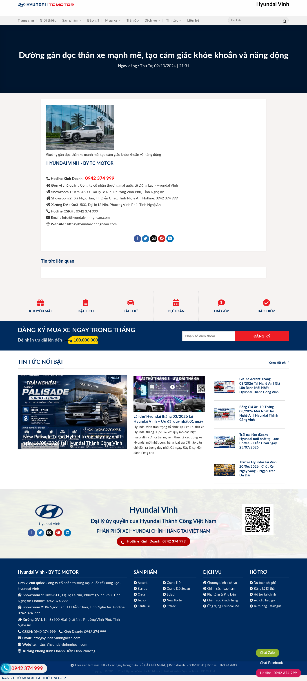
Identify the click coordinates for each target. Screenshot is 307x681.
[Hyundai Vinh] (74, 5)
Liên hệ (193, 20)
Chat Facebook (271, 663)
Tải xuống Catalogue (267, 606)
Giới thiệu (48, 20)
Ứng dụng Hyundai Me (222, 606)
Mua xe (111, 20)
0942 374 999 (99, 178)
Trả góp (133, 20)
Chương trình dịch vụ (222, 583)
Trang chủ (26, 20)
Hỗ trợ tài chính (265, 594)
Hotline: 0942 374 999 (278, 673)
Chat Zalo (267, 652)
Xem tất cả (277, 363)
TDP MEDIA (207, 671)
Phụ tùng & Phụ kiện (221, 594)
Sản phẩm (70, 20)
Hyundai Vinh (272, 4)
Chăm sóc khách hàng (222, 600)
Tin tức (172, 20)
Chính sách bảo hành (221, 588)
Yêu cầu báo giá (264, 600)
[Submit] (284, 20)
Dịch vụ (151, 20)
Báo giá (93, 20)
